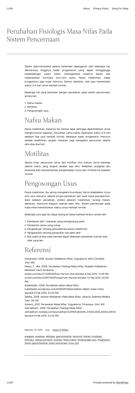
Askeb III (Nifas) (60, 330)
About (86, 8)
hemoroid (77, 336)
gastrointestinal (63, 336)
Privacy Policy (101, 8)
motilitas (58, 339)
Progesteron (104, 339)
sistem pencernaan (58, 343)
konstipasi (97, 336)
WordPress (122, 382)
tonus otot (74, 343)
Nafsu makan (69, 339)
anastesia (40, 336)
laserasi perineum (43, 339)
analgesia (29, 336)
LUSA (10, 8)
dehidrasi (50, 336)
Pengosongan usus (87, 339)
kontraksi (29, 339)
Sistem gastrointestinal (36, 343)
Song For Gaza (120, 8)
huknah (86, 336)
